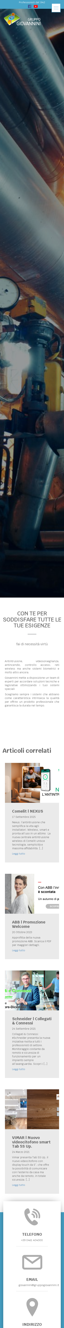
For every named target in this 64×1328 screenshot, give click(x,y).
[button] (56, 7)
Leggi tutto (18, 853)
